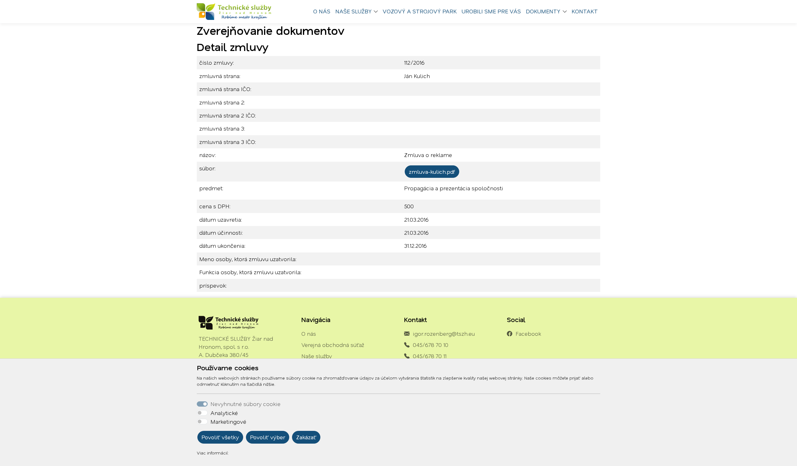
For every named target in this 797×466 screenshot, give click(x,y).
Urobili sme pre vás (491, 11)
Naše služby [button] (353, 11)
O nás (321, 11)
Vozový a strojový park (420, 11)
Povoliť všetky (220, 437)
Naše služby (316, 356)
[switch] (202, 413)
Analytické (224, 412)
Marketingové (228, 421)
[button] (377, 11)
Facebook (528, 333)
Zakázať (306, 437)
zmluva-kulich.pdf (432, 171)
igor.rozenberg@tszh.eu (444, 333)
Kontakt (585, 11)
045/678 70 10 (430, 344)
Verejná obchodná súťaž (332, 344)
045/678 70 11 (429, 356)
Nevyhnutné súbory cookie (245, 403)
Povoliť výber (267, 437)
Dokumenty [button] (543, 11)
